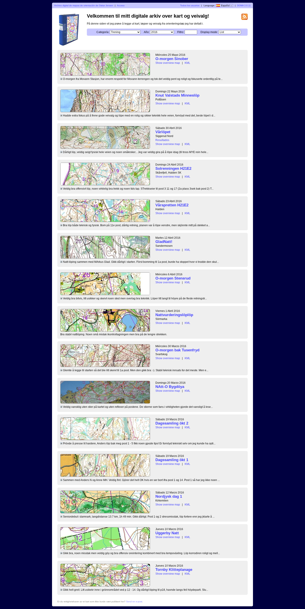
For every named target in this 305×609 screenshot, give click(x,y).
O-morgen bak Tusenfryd (177, 350)
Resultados (162, 140)
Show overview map (167, 62)
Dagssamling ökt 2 (171, 423)
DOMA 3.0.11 (244, 5)
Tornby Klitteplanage (173, 570)
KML (187, 62)
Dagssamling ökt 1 (171, 460)
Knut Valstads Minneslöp (177, 95)
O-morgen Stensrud (172, 278)
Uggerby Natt (167, 533)
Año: (146, 32)
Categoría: (102, 32)
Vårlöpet (162, 132)
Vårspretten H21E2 (171, 205)
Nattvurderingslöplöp (174, 315)
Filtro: (180, 32)
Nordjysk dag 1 (168, 496)
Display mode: (209, 32)
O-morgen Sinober (171, 59)
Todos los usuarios (189, 5)
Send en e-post (134, 601)
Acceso (121, 5)
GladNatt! (163, 242)
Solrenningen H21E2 (173, 168)
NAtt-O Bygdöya (169, 387)
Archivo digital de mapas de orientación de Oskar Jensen (83, 5)
